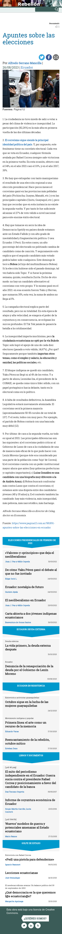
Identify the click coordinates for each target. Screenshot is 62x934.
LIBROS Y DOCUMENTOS (31, 755)
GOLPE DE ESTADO (31, 843)
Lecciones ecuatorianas (21, 873)
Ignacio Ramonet (12, 864)
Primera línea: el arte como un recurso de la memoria (25, 724)
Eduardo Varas (12, 731)
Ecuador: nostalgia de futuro (24, 587)
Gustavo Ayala (11, 592)
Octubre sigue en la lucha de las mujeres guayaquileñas (26, 704)
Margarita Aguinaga (14, 901)
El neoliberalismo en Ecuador (25, 600)
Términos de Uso (28, 913)
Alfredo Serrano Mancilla (25, 63)
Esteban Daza (11, 748)
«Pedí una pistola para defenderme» (29, 859)
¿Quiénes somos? (35, 918)
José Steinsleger (12, 877)
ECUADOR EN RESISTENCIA (31, 685)
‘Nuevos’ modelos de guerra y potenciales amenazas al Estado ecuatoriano (27, 827)
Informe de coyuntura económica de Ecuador (30, 802)
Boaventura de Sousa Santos (18, 622)
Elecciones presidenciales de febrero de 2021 (32, 541)
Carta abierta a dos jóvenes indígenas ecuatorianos (31, 615)
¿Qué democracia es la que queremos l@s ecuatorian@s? (30, 894)
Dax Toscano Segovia (14, 791)
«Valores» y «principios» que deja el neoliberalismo (29, 554)
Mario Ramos (11, 836)
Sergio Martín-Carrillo (15, 809)
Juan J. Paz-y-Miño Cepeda (17, 561)
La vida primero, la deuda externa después (28, 647)
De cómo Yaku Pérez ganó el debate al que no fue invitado (31, 571)
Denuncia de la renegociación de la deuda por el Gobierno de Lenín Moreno (29, 670)
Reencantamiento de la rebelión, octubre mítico (27, 741)
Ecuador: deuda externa (31, 629)
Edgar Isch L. (11, 578)
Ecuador (27, 67)
